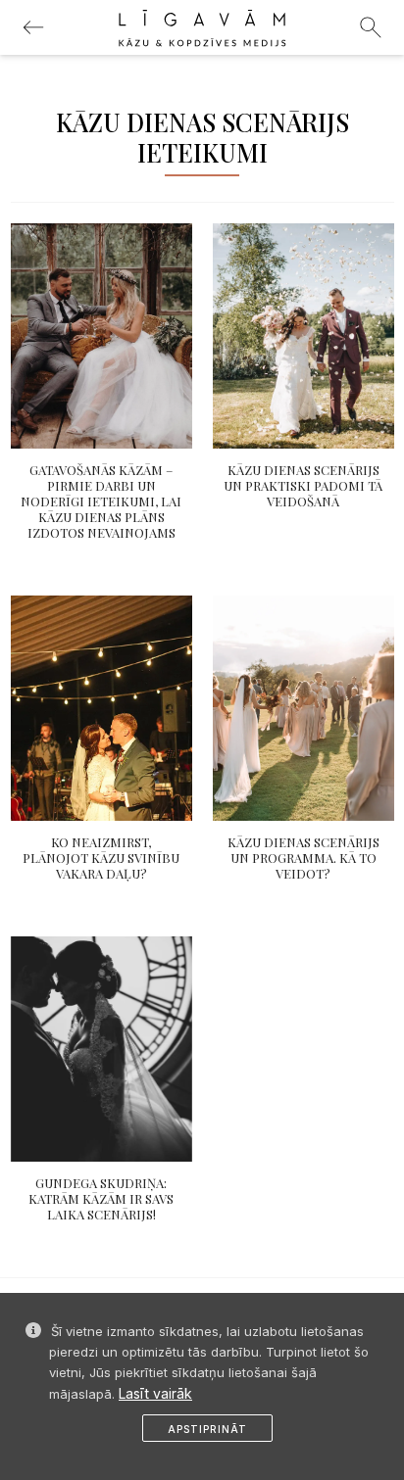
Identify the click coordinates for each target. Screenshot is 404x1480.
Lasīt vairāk (155, 1393)
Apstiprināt (207, 1429)
